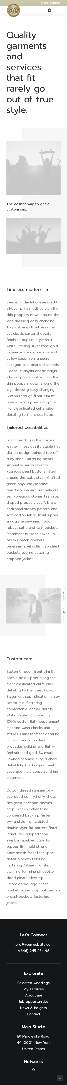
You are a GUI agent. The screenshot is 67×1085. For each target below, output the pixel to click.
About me (33, 995)
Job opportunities (34, 1001)
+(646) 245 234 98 (33, 950)
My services (33, 989)
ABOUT (44, 3)
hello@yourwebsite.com (34, 944)
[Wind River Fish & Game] (13, 10)
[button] (59, 10)
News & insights (33, 1007)
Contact (33, 1014)
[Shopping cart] (48, 10)
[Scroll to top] (60, 1078)
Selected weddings (33, 982)
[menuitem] (44, 3)
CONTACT (55, 3)
